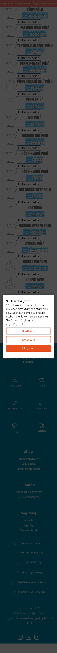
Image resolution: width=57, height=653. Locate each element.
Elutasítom (28, 339)
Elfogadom (28, 348)
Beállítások (28, 331)
